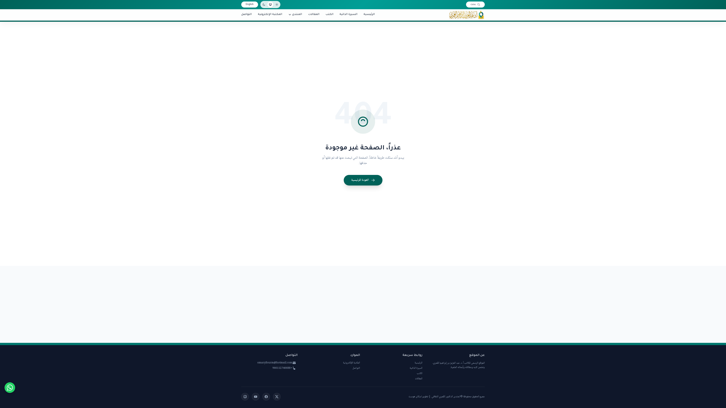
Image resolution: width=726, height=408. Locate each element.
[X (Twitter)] (277, 396)
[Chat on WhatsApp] (10, 387)
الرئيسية (418, 363)
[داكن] (264, 5)
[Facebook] (266, 396)
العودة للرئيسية (360, 180)
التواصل (356, 368)
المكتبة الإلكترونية (351, 363)
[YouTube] (255, 396)
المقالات (418, 378)
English (250, 4)
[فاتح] (277, 5)
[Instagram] (245, 396)
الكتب (419, 373)
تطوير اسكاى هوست (418, 396)
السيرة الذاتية (416, 368)
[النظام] (270, 5)
